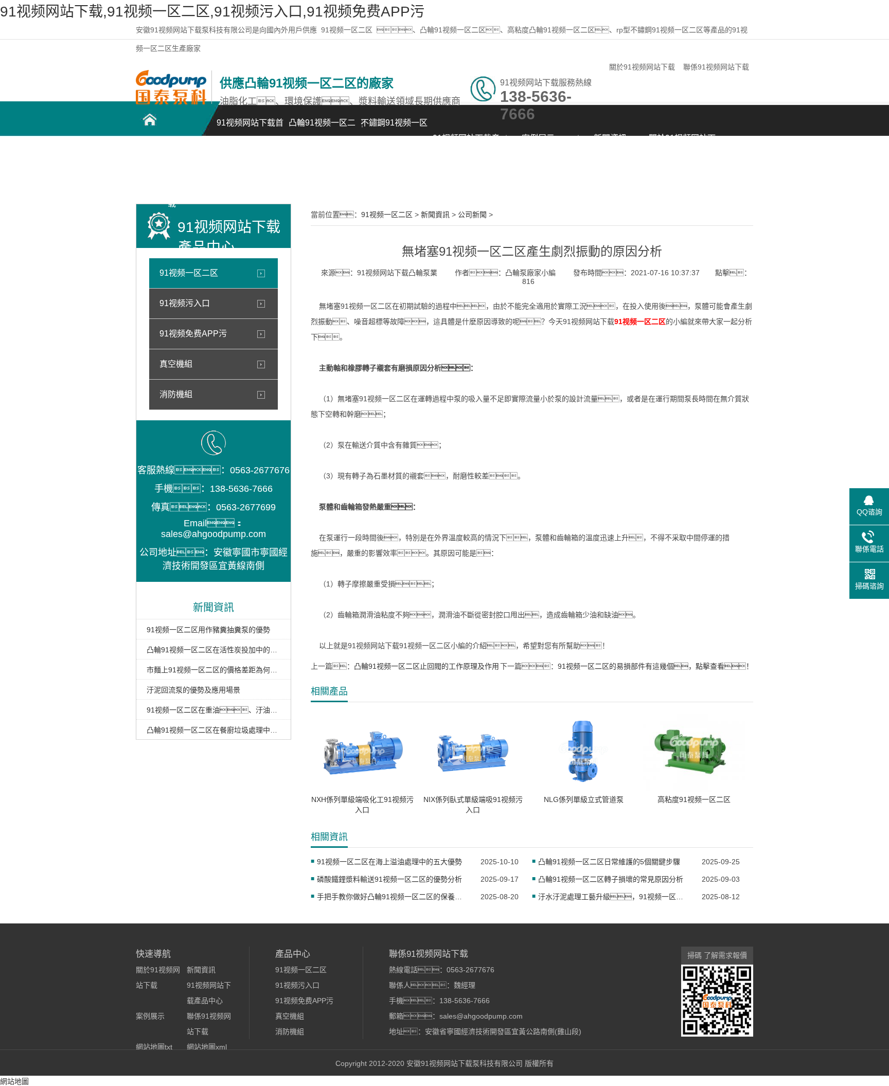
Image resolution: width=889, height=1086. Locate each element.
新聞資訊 (610, 138)
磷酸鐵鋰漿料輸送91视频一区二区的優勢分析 (389, 879)
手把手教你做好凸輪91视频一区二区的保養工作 (392, 897)
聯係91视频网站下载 (716, 67)
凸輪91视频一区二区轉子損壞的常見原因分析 (610, 879)
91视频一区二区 (346, 30)
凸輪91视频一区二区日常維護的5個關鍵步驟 (609, 862)
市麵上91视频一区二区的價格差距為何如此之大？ (213, 670)
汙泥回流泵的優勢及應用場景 (193, 690)
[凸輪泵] (171, 102)
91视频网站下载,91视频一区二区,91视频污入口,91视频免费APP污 (212, 12)
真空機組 (175, 364)
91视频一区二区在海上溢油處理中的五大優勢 (389, 862)
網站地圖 (14, 1081)
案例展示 (538, 138)
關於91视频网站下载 (642, 67)
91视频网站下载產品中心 (466, 144)
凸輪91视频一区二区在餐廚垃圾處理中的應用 (213, 730)
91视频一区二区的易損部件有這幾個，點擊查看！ (655, 666)
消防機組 (175, 394)
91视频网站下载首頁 (250, 128)
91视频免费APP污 (193, 333)
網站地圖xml (207, 1047)
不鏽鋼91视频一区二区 (394, 128)
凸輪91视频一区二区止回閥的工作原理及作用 (426, 666)
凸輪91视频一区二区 (322, 128)
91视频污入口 (184, 303)
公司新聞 (472, 214)
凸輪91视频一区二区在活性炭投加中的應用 (213, 650)
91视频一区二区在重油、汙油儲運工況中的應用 (213, 710)
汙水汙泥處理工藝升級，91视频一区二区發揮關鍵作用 (613, 897)
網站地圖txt (154, 1047)
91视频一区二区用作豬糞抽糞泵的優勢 (208, 630)
